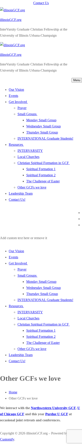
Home (13, 392)
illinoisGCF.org (10, 20)
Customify (7, 439)
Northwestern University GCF (53, 408)
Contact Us (41, 3)
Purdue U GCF (56, 414)
